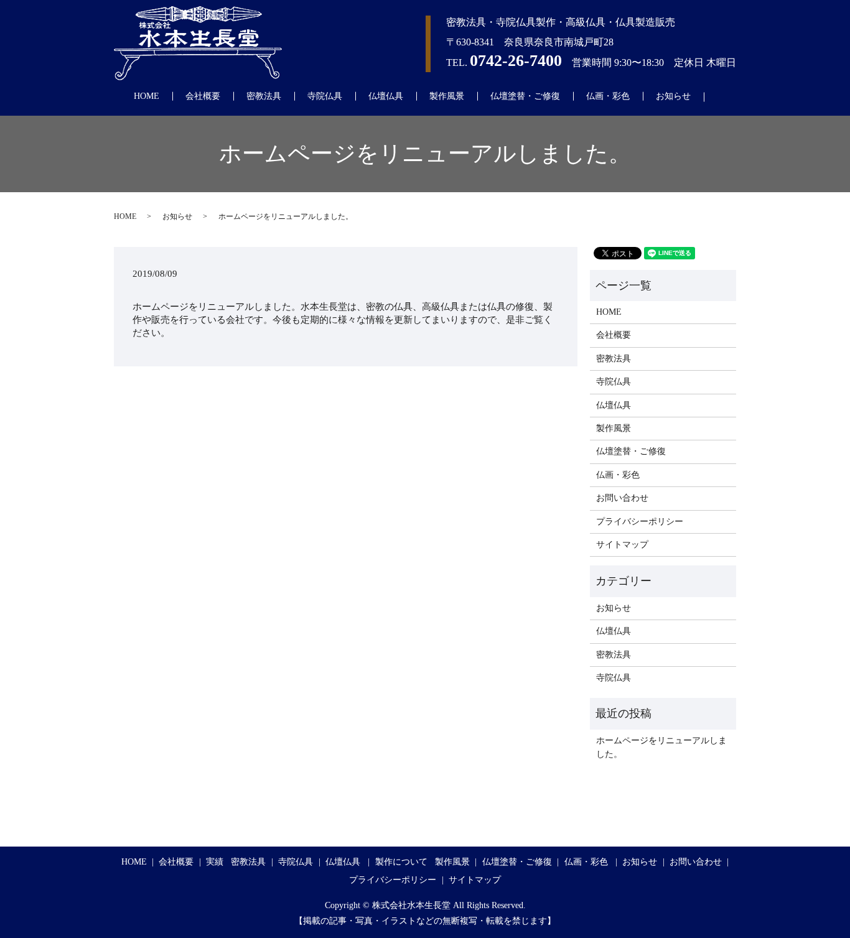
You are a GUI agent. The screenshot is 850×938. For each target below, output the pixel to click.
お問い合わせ (622, 498)
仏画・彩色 (608, 96)
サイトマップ (622, 544)
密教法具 (263, 96)
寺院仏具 (324, 96)
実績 (214, 861)
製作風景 (446, 96)
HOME (146, 96)
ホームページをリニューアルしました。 (661, 747)
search (723, 96)
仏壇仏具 (385, 96)
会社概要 (202, 96)
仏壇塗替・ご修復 (525, 96)
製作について (401, 861)
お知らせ (673, 96)
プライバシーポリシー (639, 521)
